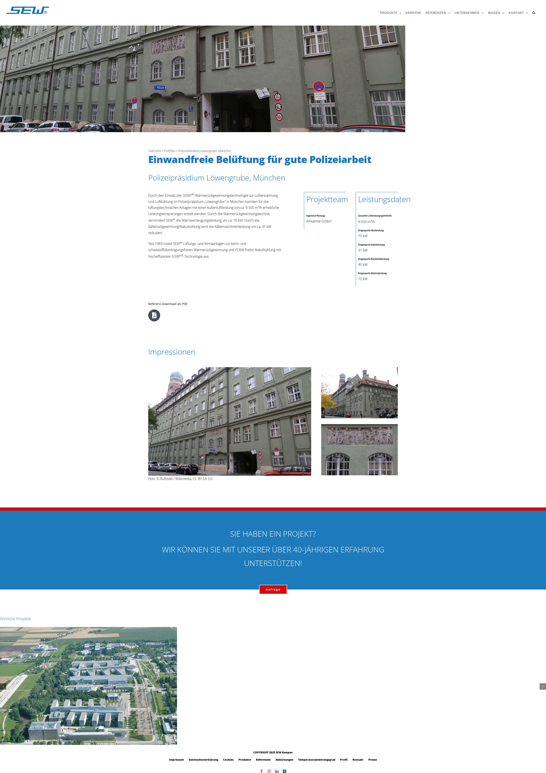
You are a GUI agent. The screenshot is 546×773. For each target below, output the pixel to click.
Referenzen (263, 759)
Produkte (244, 759)
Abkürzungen (284, 759)
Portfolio (169, 151)
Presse (372, 759)
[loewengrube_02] (359, 425)
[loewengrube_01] (229, 369)
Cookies (228, 759)
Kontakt (358, 759)
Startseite (154, 151)
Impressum (176, 759)
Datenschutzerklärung (203, 759)
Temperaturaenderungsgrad (316, 759)
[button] (533, 13)
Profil (344, 759)
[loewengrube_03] (359, 369)
